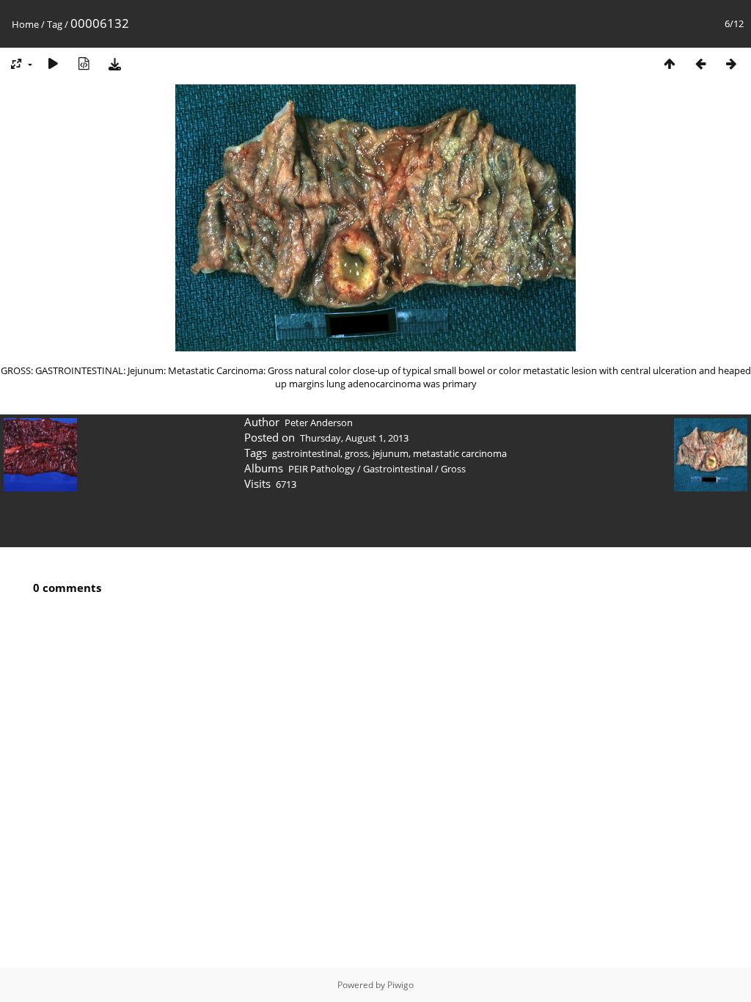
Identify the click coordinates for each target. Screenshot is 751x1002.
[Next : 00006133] (731, 63)
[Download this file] (114, 63)
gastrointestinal (306, 453)
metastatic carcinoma (460, 453)
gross (356, 453)
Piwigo (400, 985)
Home (25, 24)
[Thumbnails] (669, 63)
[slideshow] (52, 63)
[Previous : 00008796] (700, 63)
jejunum (391, 453)
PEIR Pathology (321, 468)
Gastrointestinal (398, 468)
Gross (453, 468)
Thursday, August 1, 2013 (354, 438)
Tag (54, 24)
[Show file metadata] (83, 63)
